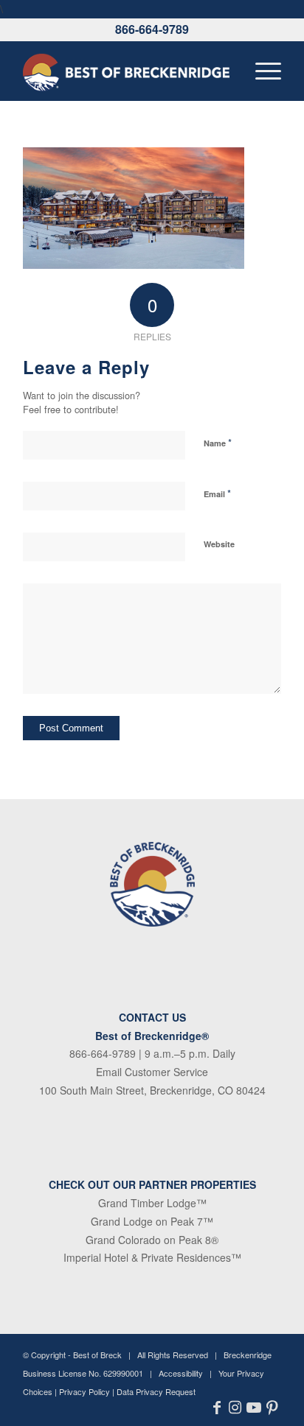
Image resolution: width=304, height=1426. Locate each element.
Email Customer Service (152, 1071)
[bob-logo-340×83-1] (126, 70)
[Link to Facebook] (216, 1408)
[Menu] (261, 70)
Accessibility (181, 1373)
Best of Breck (97, 1354)
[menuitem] (261, 70)
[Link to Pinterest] (272, 1408)
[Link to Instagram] (235, 1408)
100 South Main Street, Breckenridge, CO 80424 (152, 1090)
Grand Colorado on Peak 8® (152, 1239)
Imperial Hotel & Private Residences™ (152, 1257)
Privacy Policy (84, 1391)
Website (219, 543)
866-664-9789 (152, 29)
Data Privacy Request (156, 1391)
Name (218, 442)
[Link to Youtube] (253, 1408)
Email (217, 493)
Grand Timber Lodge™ (152, 1202)
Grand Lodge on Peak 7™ (152, 1221)
